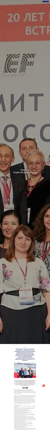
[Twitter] (27, 387)
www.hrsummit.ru (21, 383)
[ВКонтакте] (24, 387)
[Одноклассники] (25, 387)
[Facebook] (23, 387)
